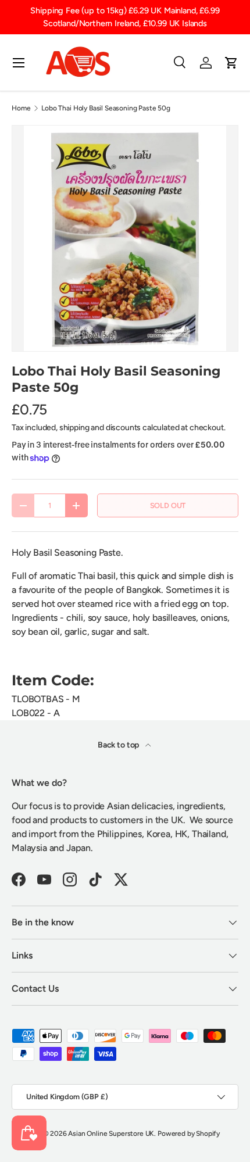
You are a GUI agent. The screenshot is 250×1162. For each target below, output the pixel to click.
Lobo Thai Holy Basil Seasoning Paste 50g (105, 108)
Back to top (119, 745)
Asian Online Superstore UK (111, 1133)
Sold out (168, 505)
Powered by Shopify (189, 1133)
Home (21, 108)
